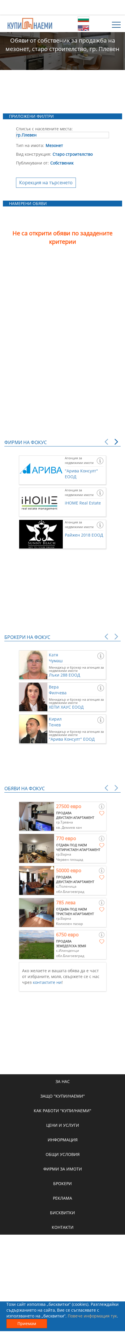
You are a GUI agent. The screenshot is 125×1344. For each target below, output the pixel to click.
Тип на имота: (30, 145)
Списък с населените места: (44, 129)
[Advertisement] (62, 7)
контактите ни (47, 982)
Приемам (26, 1323)
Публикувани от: (32, 163)
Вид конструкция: (33, 154)
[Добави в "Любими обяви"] (102, 813)
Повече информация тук (92, 1316)
